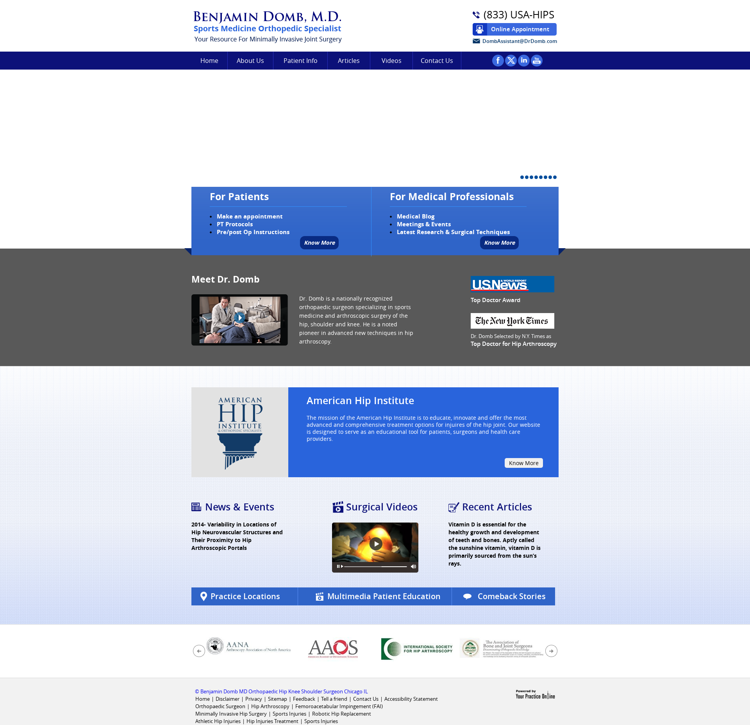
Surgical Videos (382, 507)
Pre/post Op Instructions (253, 232)
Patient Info (301, 60)
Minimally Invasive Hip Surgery (231, 713)
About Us (250, 60)
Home (209, 60)
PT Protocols (235, 224)
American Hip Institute (360, 400)
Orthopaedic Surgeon (220, 706)
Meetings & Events (424, 224)
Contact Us (437, 60)
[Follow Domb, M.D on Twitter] (511, 60)
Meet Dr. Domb (225, 279)
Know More (319, 242)
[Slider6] (545, 177)
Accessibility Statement (411, 698)
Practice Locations (245, 596)
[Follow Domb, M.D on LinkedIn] (524, 60)
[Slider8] (555, 177)
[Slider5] (541, 177)
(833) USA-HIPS (519, 15)
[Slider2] (527, 177)
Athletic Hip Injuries (218, 721)
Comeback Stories (512, 596)
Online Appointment (520, 29)
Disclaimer (227, 698)
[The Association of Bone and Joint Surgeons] (501, 646)
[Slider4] (536, 177)
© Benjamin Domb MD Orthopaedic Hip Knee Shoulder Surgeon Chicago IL (281, 691)
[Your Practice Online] (535, 694)
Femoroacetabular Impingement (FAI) (339, 706)
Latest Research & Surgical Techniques (453, 232)
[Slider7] (550, 177)
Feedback (304, 698)
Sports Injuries (290, 713)
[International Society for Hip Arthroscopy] (417, 648)
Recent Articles (497, 507)
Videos (392, 60)
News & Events (239, 507)
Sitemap (277, 698)
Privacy (253, 698)
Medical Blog (415, 216)
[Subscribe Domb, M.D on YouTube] (537, 60)
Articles (349, 60)
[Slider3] (531, 177)
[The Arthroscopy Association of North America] (333, 648)
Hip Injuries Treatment (272, 721)
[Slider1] (522, 177)
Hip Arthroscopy (270, 706)
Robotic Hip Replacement (341, 713)
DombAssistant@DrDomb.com (519, 41)
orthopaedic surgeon (326, 307)
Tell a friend (334, 698)
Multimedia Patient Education (384, 596)
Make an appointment (250, 216)
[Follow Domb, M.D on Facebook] (498, 60)
